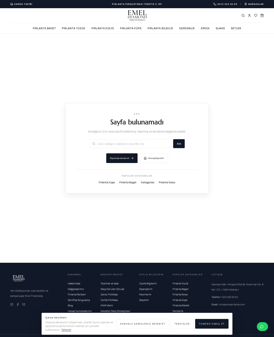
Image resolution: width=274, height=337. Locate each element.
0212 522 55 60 (225, 297)
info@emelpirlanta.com (228, 304)
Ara (179, 143)
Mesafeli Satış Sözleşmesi (115, 311)
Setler (236, 28)
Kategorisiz (147, 182)
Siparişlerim (145, 289)
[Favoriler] (255, 15)
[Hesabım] (249, 15)
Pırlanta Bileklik (160, 28)
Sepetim (144, 300)
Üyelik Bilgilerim (148, 283)
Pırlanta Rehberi (77, 294)
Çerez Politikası (109, 294)
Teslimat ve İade (110, 283)
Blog (70, 305)
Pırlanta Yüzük (73, 28)
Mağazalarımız (76, 289)
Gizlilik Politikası (109, 300)
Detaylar (66, 329)
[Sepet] (262, 15)
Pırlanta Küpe (130, 28)
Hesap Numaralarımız (80, 311)
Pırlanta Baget (44, 28)
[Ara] (243, 15)
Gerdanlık (187, 28)
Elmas (220, 28)
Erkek (205, 28)
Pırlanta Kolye (103, 28)
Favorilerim (145, 294)
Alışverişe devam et (119, 158)
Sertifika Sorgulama (79, 300)
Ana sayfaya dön (156, 158)
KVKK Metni (107, 305)
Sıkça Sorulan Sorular (113, 289)
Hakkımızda (74, 283)
